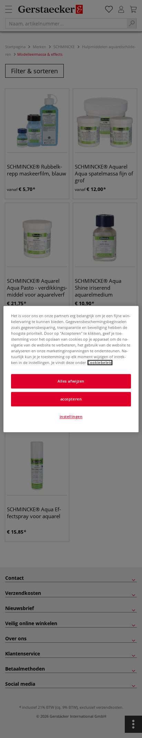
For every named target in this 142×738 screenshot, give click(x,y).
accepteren (71, 399)
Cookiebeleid (100, 362)
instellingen (71, 416)
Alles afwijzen (71, 381)
